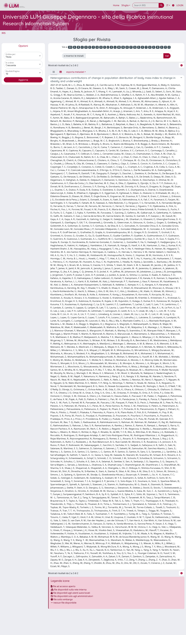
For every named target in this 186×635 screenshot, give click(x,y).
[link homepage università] (14, 5)
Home (116, 5)
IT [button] (167, 5)
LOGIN (179, 5)
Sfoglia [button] (125, 5)
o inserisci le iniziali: (74, 55)
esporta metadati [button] (75, 71)
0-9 (70, 47)
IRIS (4, 33)
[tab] (53, 72)
